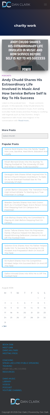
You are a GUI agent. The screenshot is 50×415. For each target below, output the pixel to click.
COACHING (8, 360)
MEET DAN (8, 347)
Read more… (24, 120)
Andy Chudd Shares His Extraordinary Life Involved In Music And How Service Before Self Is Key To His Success (24, 89)
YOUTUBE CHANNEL (12, 390)
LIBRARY (7, 381)
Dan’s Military (10, 350)
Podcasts (6, 76)
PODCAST (7, 387)
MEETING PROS (10, 353)
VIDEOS (6, 384)
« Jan (4, 326)
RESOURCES (8, 372)
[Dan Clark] (17, 4)
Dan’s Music (9, 379)
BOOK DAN (8, 344)
